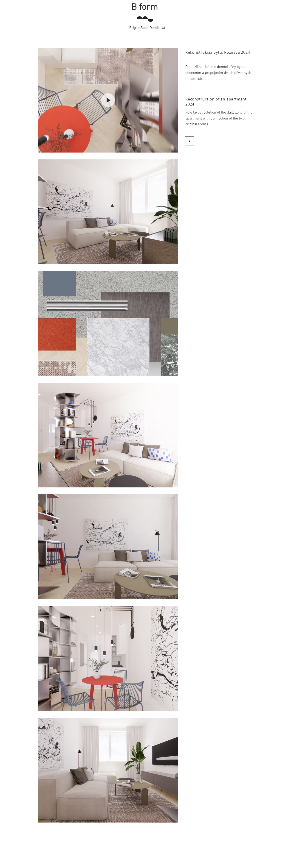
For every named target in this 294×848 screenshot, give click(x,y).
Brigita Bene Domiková (147, 28)
